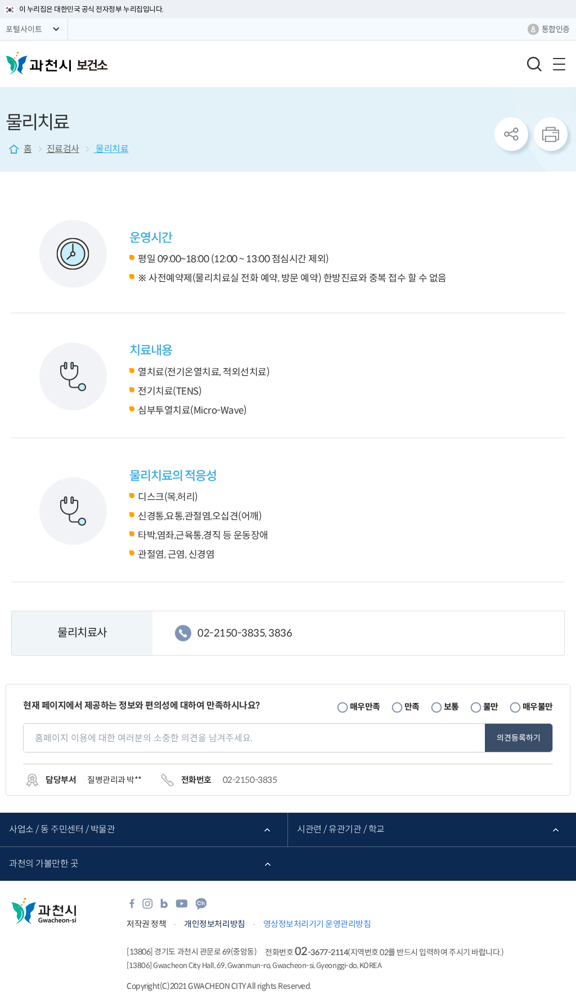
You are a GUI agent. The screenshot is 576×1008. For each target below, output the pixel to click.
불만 (490, 706)
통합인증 (556, 29)
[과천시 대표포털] (38, 63)
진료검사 (63, 149)
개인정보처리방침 (214, 924)
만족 (412, 706)
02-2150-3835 (250, 779)
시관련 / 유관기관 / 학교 (341, 829)
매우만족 (365, 706)
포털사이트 (24, 29)
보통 (451, 706)
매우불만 (538, 706)
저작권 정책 (146, 924)
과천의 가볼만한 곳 (43, 864)
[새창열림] (131, 907)
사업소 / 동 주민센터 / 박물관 (62, 829)
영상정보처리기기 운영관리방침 (317, 924)
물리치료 (111, 149)
